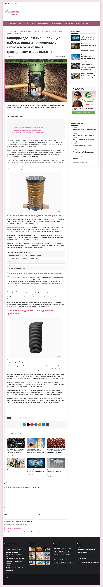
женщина (61, 551)
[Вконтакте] (35, 424)
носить (55, 559)
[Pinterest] (32, 424)
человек (64, 565)
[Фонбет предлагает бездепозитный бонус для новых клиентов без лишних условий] (75, 66)
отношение (56, 562)
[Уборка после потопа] (32, 558)
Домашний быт (43, 23)
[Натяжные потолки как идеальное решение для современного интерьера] (75, 76)
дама (70, 548)
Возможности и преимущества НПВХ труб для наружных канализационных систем (56, 450)
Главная (10, 31)
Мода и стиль (69, 23)
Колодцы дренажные (13, 227)
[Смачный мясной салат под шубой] (46, 558)
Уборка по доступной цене (14, 469)
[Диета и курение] (39, 558)
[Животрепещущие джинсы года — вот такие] (46, 563)
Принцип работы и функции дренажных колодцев (27, 130)
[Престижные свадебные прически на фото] (32, 554)
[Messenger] (43, 424)
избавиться (56, 554)
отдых (67, 559)
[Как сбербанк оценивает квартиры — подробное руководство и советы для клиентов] (36, 443)
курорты (68, 554)
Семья (33, 23)
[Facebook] (24, 424)
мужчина (71, 556)
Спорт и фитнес (23, 23)
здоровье (67, 551)
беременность (57, 548)
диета (55, 551)
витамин (64, 548)
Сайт (38, 514)
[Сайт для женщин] (13, 13)
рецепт (70, 562)
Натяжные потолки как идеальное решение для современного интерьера (88, 75)
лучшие (60, 556)
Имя (5, 507)
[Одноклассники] (39, 424)
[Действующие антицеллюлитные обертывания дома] (32, 549)
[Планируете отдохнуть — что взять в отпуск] (39, 563)
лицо (55, 556)
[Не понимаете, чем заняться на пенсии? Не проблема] (46, 554)
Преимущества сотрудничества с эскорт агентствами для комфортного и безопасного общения (88, 47)
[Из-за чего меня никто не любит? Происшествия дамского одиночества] (46, 549)
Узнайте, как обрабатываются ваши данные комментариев (45, 531)
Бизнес (85, 23)
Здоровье (12, 23)
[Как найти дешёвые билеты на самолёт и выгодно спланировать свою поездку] (75, 57)
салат (55, 565)
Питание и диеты (56, 23)
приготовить (64, 562)
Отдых (78, 23)
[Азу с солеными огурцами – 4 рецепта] (39, 549)
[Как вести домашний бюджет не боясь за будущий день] (32, 563)
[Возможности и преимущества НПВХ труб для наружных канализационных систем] (56, 443)
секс (59, 565)
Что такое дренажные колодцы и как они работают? (28, 127)
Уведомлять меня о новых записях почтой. (17, 524)
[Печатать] (47, 424)
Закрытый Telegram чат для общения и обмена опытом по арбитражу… (35, 471)
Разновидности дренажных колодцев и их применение (29, 132)
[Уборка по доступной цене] (16, 463)
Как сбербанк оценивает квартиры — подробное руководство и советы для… (35, 450)
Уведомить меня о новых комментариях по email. (19, 521)
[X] (28, 424)
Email (6, 514)
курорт (62, 554)
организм (61, 559)
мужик (65, 556)
